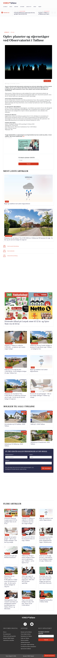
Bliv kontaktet (46, 468)
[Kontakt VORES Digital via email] (32, 624)
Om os (4, 632)
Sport (35, 6)
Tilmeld (28, 164)
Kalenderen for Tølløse (26, 636)
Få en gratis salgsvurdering (27, 644)
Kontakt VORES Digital (8, 638)
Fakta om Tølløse (25, 638)
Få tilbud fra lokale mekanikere (28, 646)
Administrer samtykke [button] (8, 640)
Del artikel (46, 80)
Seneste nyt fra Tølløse (26, 632)
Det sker (22, 6)
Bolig (11, 6)
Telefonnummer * (9, 454)
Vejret (39, 6)
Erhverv (16, 6)
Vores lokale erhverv (26, 634)
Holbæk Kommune (25, 642)
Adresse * (7, 460)
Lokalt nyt (28, 6)
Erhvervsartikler (25, 640)
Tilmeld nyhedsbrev (49, 655)
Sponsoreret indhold (26, 648)
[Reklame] (28, 145)
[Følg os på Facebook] (25, 624)
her (23, 136)
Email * (31, 454)
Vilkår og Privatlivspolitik (9, 636)
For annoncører (7, 634)
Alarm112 (5, 6)
